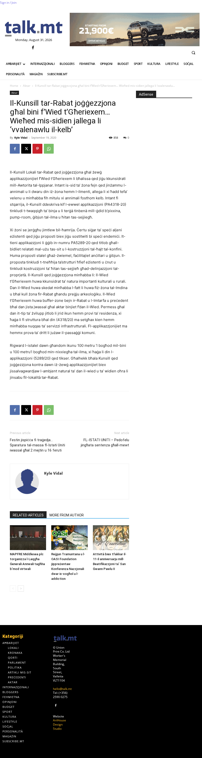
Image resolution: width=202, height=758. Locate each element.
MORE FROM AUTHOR (67, 515)
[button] (193, 52)
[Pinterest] (37, 149)
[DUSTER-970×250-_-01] (135, 29)
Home (14, 86)
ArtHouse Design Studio (59, 724)
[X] (26, 149)
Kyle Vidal (20, 137)
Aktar (26, 86)
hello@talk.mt (62, 689)
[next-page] (21, 588)
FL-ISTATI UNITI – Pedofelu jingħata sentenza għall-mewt (105, 442)
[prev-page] (13, 588)
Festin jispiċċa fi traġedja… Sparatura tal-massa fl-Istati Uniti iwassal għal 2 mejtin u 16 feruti (37, 445)
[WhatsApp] (49, 149)
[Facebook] (33, 47)
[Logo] (33, 28)
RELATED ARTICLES (28, 515)
